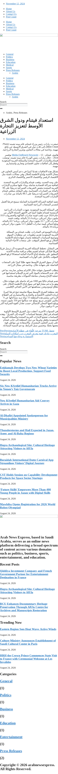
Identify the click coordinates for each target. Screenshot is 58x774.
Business (10, 59)
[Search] (1, 108)
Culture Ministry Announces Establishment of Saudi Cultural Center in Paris (28, 642)
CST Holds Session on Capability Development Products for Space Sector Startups (28, 476)
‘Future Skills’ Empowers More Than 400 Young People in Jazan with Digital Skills (25, 491)
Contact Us (11, 14)
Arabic (15, 73)
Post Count (11, 16)
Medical (10, 65)
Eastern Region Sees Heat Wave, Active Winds (28, 629)
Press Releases (13, 70)
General (9, 54)
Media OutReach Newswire (25, 155)
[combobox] (14, 104)
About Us (10, 11)
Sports (9, 67)
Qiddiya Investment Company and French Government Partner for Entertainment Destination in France (26, 574)
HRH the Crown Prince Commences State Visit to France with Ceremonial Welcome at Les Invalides (28, 659)
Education (10, 62)
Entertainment (11, 737)
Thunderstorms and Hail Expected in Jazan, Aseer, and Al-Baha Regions (27, 432)
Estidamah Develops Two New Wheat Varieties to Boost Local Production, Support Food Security (28, 371)
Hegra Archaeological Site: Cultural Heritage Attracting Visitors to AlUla (27, 447)
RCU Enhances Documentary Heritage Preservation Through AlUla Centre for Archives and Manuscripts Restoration (24, 607)
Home (9, 8)
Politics (9, 57)
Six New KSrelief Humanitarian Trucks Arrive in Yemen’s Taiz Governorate (28, 387)
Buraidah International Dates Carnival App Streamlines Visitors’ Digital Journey (27, 461)
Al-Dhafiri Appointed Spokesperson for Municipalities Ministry (24, 417)
